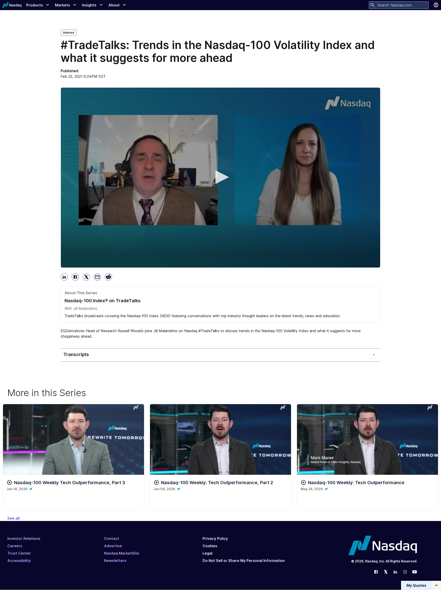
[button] (220, 177)
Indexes (68, 32)
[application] (220, 178)
